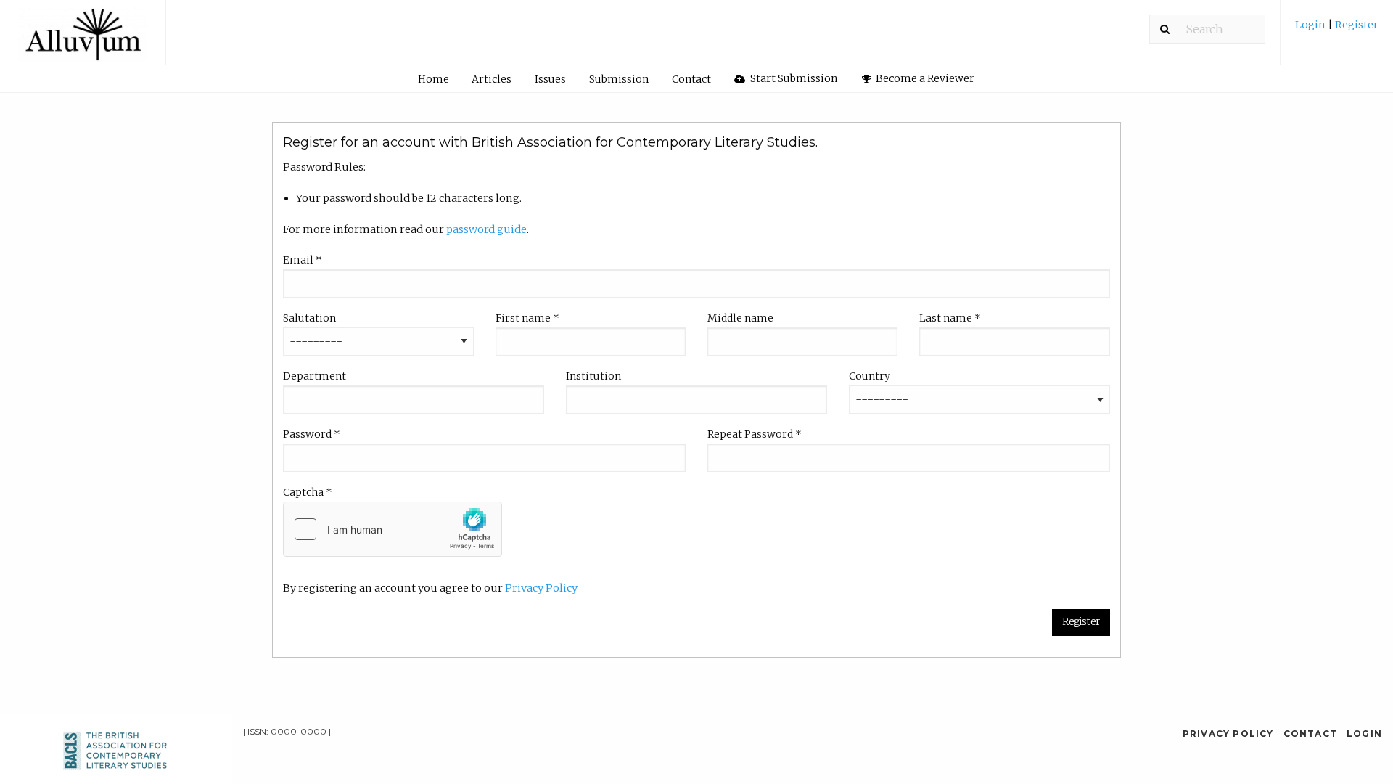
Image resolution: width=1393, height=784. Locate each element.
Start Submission (792, 78)
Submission (619, 79)
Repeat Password (754, 434)
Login (1311, 24)
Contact (691, 79)
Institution (593, 376)
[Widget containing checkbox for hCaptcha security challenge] (392, 529)
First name (527, 317)
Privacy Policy (541, 588)
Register (1355, 24)
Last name (950, 317)
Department (314, 376)
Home (433, 79)
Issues (550, 79)
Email (302, 259)
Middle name (740, 317)
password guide (486, 229)
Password (311, 434)
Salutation (309, 317)
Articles (491, 79)
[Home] (83, 39)
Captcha (307, 492)
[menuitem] (1336, 30)
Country (869, 376)
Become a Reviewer (924, 78)
